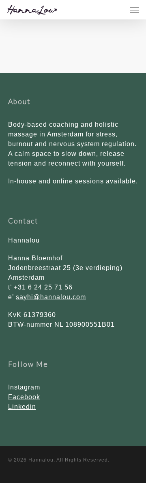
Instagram (24, 387)
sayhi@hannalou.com (51, 297)
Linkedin (22, 406)
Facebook (24, 397)
